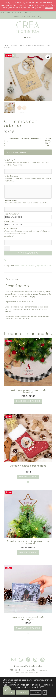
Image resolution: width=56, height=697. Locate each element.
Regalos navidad (27, 45)
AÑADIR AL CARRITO (28, 253)
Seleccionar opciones (28, 401)
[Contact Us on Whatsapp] (21, 659)
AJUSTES (39, 687)
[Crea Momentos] (28, 27)
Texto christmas (11, 176)
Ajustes (36, 692)
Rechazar (22, 692)
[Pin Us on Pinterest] (42, 659)
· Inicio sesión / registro (12, 13)
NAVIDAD (14, 45)
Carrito (27, 13)
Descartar (49, 8)
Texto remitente (10, 200)
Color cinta (9, 221)
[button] (47, 56)
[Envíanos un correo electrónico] (13, 660)
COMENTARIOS (10, 229)
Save (10, 55)
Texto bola (9, 160)
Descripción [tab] (12, 279)
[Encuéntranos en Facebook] (28, 659)
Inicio (6, 45)
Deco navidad (21, 266)
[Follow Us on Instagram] (35, 659)
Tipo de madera (11, 214)
